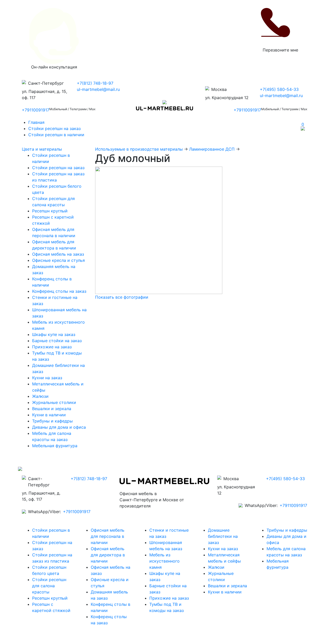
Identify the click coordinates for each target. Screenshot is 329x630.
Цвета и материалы (42, 149)
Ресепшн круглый (50, 210)
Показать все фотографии (121, 297)
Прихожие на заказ (52, 346)
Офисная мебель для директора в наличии (108, 555)
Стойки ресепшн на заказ (54, 128)
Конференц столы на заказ (59, 291)
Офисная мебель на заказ (58, 254)
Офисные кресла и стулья (58, 260)
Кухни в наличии (49, 414)
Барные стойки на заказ (57, 340)
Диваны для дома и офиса (59, 427)
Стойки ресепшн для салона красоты (49, 585)
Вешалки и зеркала (51, 408)
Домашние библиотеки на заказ (223, 536)
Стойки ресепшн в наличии (56, 134)
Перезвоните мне (280, 50)
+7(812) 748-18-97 (95, 83)
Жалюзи (40, 396)
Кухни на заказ (47, 377)
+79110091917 (35, 110)
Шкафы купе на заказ (53, 334)
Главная (36, 122)
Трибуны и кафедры (52, 421)
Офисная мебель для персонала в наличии (107, 536)
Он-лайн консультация (54, 67)
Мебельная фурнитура (54, 445)
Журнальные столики (54, 402)
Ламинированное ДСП (212, 149)
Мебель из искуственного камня (164, 561)
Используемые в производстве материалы (139, 149)
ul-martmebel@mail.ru (98, 89)
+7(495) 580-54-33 (279, 89)
